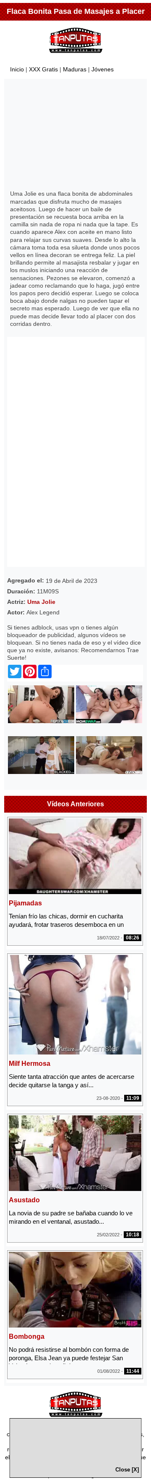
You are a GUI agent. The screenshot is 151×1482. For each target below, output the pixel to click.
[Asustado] (75, 1188)
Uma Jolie (41, 601)
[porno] (75, 1414)
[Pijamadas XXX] (75, 891)
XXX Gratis (43, 69)
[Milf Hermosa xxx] (75, 1052)
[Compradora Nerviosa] (109, 772)
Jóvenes (102, 69)
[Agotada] (41, 721)
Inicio (17, 69)
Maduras (74, 69)
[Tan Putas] (76, 54)
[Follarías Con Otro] (41, 772)
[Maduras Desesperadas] (109, 721)
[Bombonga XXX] (75, 1325)
